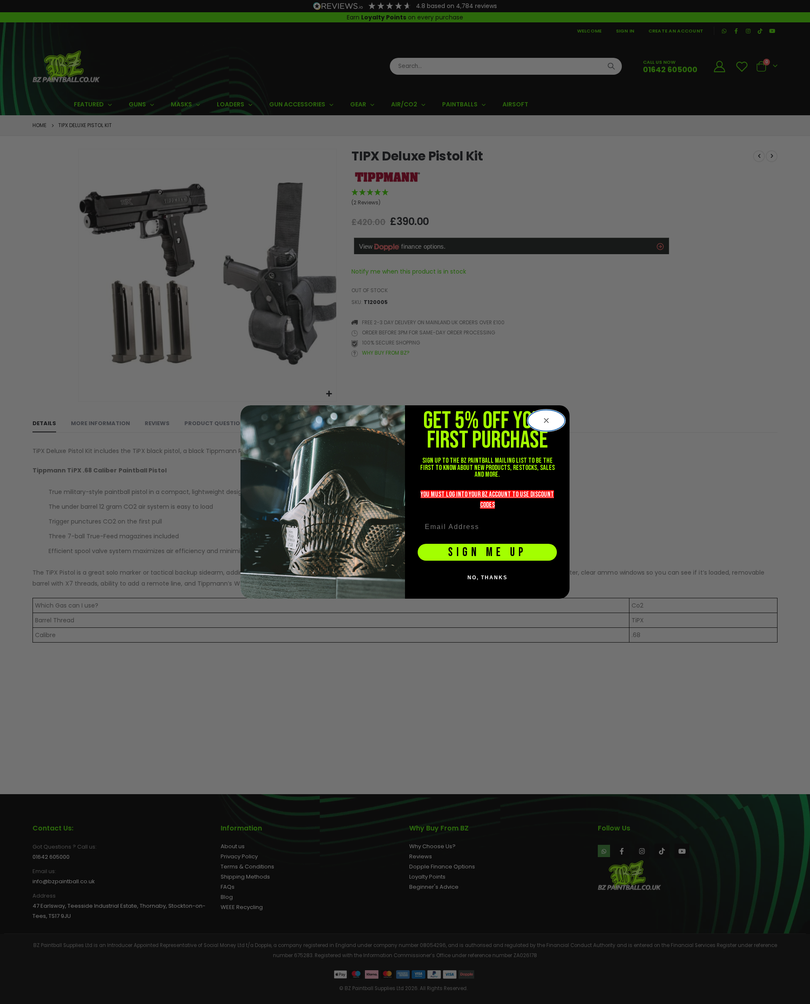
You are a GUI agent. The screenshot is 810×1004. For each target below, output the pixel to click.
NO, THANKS (487, 578)
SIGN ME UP (487, 552)
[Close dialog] (546, 420)
